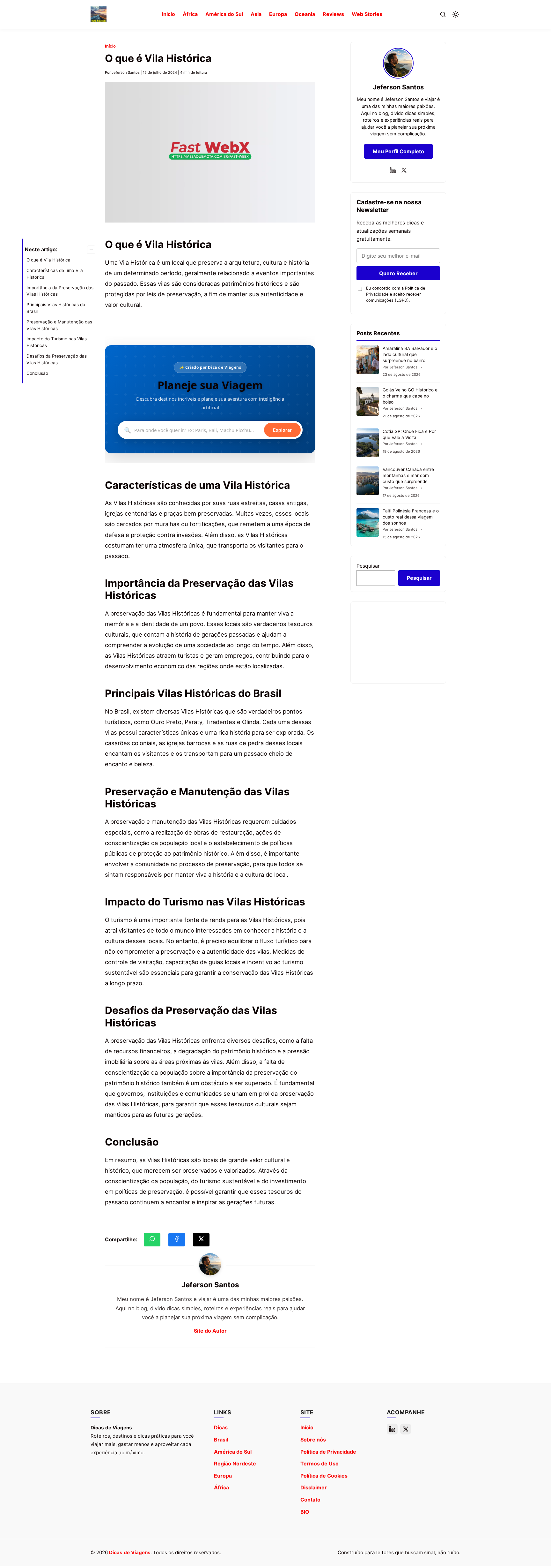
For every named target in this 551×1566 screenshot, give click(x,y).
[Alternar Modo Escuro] (455, 14)
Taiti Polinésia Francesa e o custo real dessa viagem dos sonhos (411, 517)
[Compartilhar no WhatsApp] (152, 1239)
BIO (304, 1512)
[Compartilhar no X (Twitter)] (201, 1239)
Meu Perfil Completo (398, 151)
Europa (278, 14)
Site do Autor (210, 1331)
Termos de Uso (319, 1463)
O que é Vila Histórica (48, 259)
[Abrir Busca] (443, 14)
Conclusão (37, 373)
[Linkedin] (393, 170)
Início (110, 46)
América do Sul (224, 14)
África (190, 14)
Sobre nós (313, 1439)
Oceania (305, 14)
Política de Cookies (324, 1475)
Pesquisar (368, 566)
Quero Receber (398, 273)
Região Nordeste (235, 1463)
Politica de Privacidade (328, 1452)
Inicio (168, 14)
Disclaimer (313, 1487)
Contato (310, 1499)
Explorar (282, 430)
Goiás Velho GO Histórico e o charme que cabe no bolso (410, 396)
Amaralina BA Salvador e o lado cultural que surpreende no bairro (410, 354)
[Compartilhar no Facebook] (176, 1239)
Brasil (221, 1439)
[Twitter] (404, 170)
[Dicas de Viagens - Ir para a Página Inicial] (99, 14)
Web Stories (367, 14)
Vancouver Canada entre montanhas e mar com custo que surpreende (408, 475)
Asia (256, 14)
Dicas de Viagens (130, 1552)
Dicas (221, 1427)
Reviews (333, 14)
